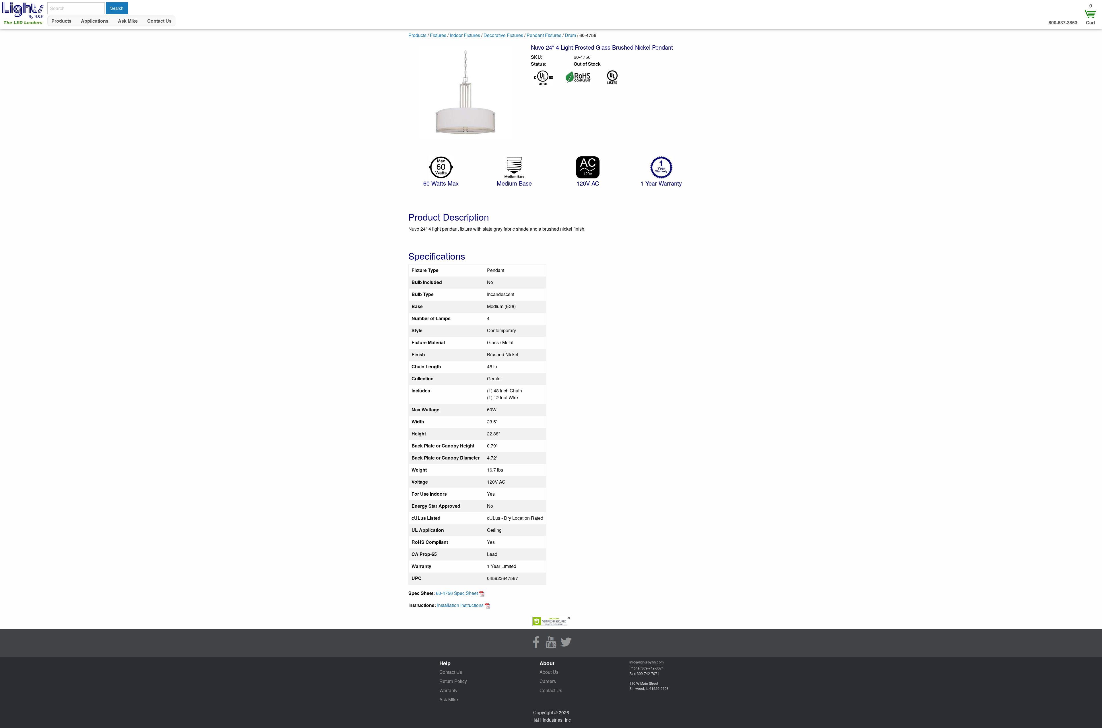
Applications (94, 20)
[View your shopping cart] (1090, 13)
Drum (570, 35)
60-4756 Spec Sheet (457, 593)
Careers (548, 681)
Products (61, 20)
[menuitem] (61, 20)
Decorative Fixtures (503, 35)
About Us (549, 672)
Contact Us (159, 20)
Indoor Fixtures (465, 35)
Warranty (448, 690)
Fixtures (438, 35)
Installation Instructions (461, 605)
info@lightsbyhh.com (646, 662)
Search (116, 8)
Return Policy (453, 681)
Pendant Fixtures (544, 35)
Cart (1090, 22)
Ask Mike (128, 20)
